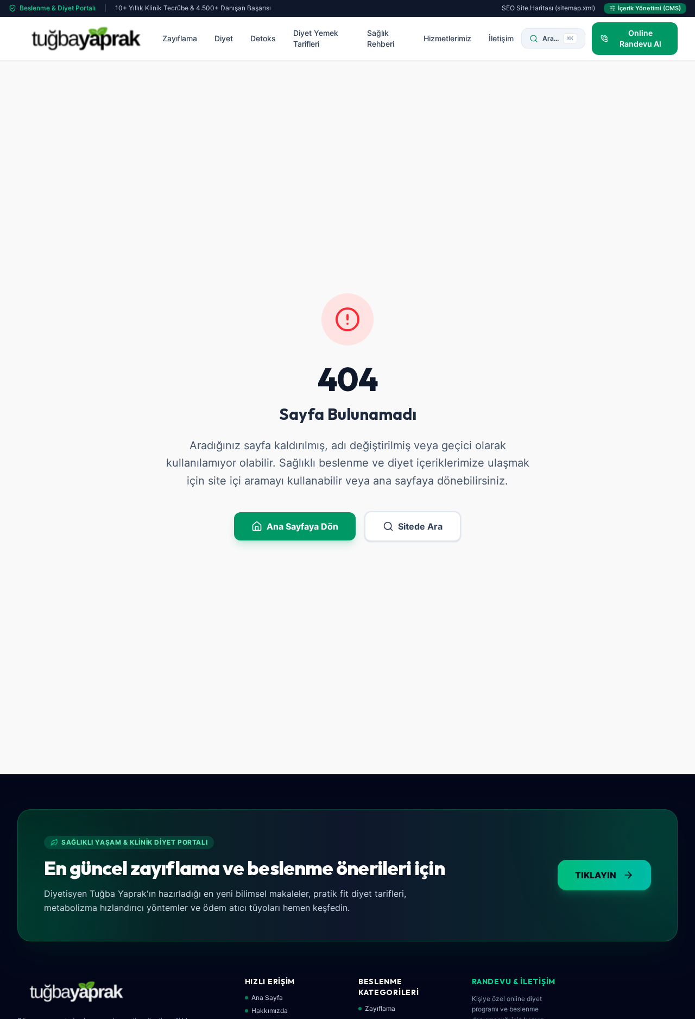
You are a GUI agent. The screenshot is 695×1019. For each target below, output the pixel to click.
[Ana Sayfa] (86, 38)
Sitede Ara (420, 526)
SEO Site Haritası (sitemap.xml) (548, 8)
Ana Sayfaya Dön (302, 526)
